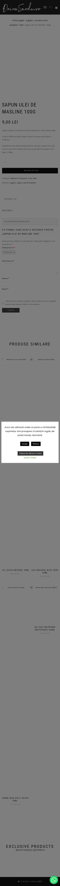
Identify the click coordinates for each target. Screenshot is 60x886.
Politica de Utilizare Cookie (30, 453)
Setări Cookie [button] (30, 457)
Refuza (36, 444)
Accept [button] (24, 444)
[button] (54, 880)
